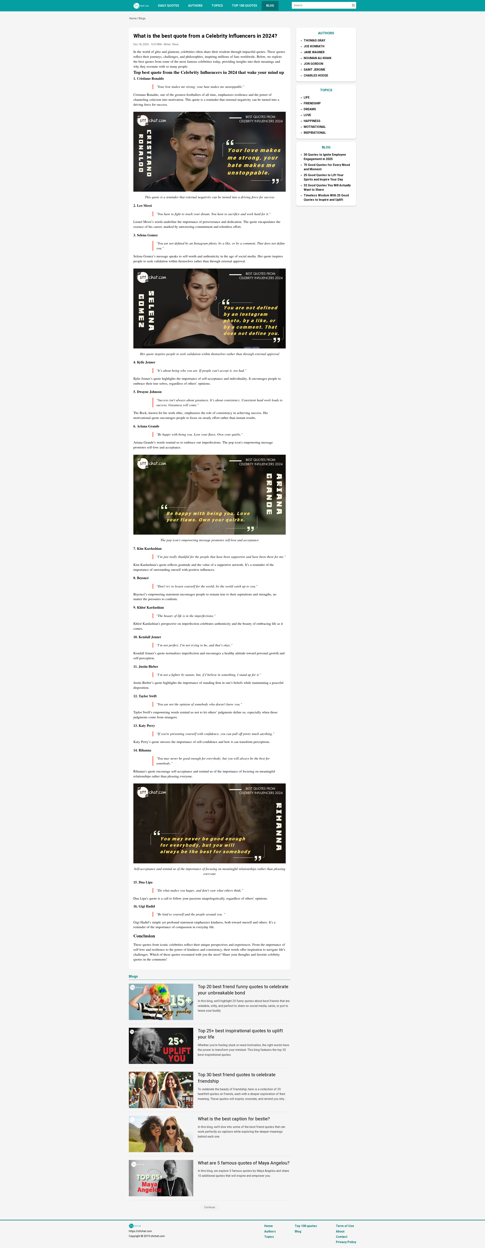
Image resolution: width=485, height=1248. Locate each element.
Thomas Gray (314, 40)
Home (133, 18)
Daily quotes (168, 5)
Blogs (142, 18)
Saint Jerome (314, 69)
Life (307, 97)
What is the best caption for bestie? (234, 1118)
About (340, 1231)
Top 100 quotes (244, 5)
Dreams (310, 109)
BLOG (326, 147)
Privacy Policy (346, 1242)
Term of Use (345, 1226)
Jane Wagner (314, 52)
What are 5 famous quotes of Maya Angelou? (243, 1163)
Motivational (315, 127)
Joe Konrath (314, 46)
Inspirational (315, 132)
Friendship (312, 103)
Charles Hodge (316, 75)
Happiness (312, 121)
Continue (209, 1207)
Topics (217, 5)
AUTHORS (326, 33)
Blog (270, 5)
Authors (195, 5)
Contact (341, 1237)
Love (307, 115)
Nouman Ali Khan (317, 58)
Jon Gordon (313, 64)
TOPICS (326, 90)
